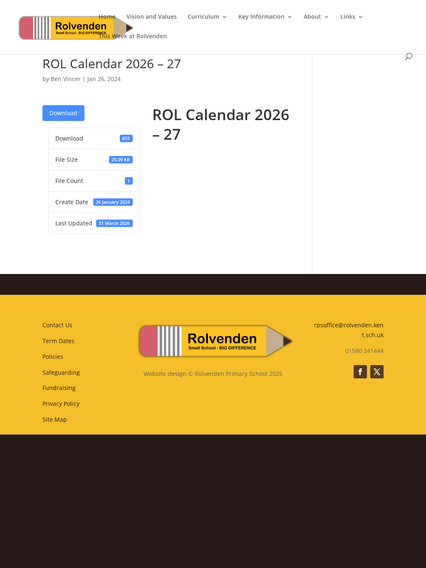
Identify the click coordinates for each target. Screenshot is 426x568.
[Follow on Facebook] (360, 371)
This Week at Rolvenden (133, 36)
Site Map (54, 419)
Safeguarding (61, 372)
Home (107, 17)
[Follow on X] (377, 371)
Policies (52, 357)
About (312, 17)
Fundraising (59, 388)
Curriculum (203, 17)
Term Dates (58, 341)
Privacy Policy (60, 403)
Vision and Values (151, 17)
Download (63, 113)
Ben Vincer (66, 79)
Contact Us (57, 325)
